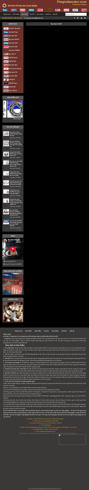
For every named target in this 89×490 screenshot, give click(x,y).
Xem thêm (18, 230)
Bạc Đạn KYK (13, 72)
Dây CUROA (13, 90)
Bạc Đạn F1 (12, 54)
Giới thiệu (16, 14)
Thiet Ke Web (52, 488)
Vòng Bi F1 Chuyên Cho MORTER (13, 264)
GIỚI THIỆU (28, 331)
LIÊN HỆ (72, 331)
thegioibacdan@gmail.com (34, 18)
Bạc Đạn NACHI (14, 39)
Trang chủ (7, 14)
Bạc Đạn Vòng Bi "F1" (10, 261)
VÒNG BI (64, 331)
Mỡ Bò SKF (12, 87)
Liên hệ (55, 14)
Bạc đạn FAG (13, 65)
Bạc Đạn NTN (13, 43)
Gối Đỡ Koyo (13, 83)
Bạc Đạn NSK (13, 46)
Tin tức (32, 14)
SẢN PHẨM (38, 331)
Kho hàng (40, 14)
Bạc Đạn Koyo (13, 32)
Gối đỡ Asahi (13, 57)
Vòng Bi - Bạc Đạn (14, 28)
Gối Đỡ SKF (12, 61)
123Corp (59, 488)
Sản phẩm (24, 14)
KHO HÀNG (55, 331)
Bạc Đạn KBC (13, 76)
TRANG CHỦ (18, 331)
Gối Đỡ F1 (12, 79)
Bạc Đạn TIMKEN (14, 50)
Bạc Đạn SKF (13, 36)
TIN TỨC (46, 331)
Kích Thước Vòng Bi (15, 68)
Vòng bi (48, 14)
